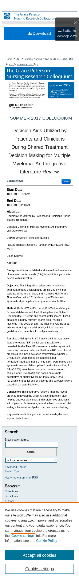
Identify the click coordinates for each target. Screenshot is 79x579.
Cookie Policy (46, 541)
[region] (39, 540)
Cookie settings (23, 535)
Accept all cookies (39, 555)
